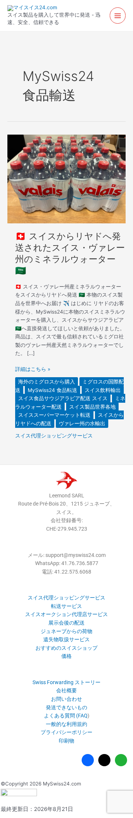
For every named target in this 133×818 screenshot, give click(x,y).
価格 (66, 656)
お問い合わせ (66, 699)
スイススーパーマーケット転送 (54, 415)
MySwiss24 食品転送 (52, 390)
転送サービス (66, 606)
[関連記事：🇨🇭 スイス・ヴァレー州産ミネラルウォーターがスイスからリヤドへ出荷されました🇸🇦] (66, 178)
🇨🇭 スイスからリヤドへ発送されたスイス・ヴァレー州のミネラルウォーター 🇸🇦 (70, 253)
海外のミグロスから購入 (46, 382)
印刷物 (66, 741)
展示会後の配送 (66, 623)
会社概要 (66, 690)
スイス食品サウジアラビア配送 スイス (63, 398)
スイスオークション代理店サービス (66, 614)
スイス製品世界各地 (92, 407)
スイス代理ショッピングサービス (54, 436)
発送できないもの (66, 707)
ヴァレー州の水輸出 (82, 423)
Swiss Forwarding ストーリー (66, 682)
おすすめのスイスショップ (66, 648)
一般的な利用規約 (66, 724)
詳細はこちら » (32, 369)
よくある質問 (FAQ (66, 716)
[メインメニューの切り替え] (118, 15)
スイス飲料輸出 (103, 390)
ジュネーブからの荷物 (66, 631)
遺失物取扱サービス (66, 639)
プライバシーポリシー (66, 732)
